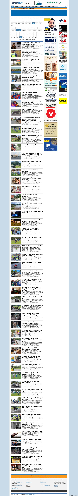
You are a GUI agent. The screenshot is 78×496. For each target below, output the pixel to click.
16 (23, 35)
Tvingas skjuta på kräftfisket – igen (32, 431)
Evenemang (47, 6)
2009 (16, 21)
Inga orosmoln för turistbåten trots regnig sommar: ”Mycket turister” (32, 271)
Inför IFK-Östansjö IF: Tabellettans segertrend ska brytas (32, 373)
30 (32, 37)
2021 (26, 23)
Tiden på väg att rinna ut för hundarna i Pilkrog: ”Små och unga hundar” (32, 340)
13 (14, 35)
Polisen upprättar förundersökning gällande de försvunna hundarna (32, 331)
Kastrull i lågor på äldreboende (31, 144)
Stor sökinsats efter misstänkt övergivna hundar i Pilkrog (30, 314)
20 (35, 35)
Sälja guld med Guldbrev (30, 494)
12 (11, 35)
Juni (40, 28)
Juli (13, 30)
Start (12, 6)
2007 (40, 19)
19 (32, 35)
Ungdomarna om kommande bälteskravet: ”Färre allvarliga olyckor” (30, 229)
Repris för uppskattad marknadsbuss (32, 439)
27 (23, 37)
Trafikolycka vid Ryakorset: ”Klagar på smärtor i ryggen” (32, 101)
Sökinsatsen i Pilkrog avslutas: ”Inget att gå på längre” (31, 448)
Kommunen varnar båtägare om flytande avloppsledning (31, 68)
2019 (19, 23)
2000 (16, 19)
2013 (30, 21)
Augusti (18, 30)
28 (26, 37)
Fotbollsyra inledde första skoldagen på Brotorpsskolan (32, 254)
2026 (12, 25)
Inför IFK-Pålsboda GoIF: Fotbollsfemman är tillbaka (29, 127)
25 (17, 37)
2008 (12, 21)
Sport (22, 6)
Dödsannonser (31, 8)
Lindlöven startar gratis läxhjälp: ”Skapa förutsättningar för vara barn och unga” (32, 289)
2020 (23, 23)
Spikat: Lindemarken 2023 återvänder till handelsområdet (30, 348)
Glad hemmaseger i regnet (29, 109)
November (34, 30)
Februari (18, 28)
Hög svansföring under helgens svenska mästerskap (31, 415)
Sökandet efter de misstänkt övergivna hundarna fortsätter (30, 322)
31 (35, 37)
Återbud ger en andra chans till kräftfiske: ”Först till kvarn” (31, 220)
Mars (24, 28)
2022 (30, 23)
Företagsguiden (35, 6)
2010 (19, 21)
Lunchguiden (27, 6)
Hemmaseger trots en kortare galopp (32, 305)
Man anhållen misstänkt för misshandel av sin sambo (29, 51)
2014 (33, 21)
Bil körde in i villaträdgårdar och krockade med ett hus (31, 60)
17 (26, 35)
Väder (27, 8)
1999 (12, 19)
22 (41, 35)
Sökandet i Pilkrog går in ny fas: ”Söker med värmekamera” (31, 365)
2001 (19, 19)
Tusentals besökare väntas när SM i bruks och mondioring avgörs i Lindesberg (32, 137)
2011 (23, 21)
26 (20, 37)
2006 (37, 19)
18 (29, 35)
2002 (23, 19)
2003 (26, 19)
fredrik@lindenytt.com (19, 482)
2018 (16, 23)
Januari (13, 28)
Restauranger (22, 8)
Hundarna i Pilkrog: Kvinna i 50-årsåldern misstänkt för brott (31, 357)
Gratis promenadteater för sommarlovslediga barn (29, 93)
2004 (30, 19)
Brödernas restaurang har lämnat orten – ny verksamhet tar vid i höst (32, 153)
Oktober (29, 30)
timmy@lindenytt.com (15, 488)
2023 (33, 23)
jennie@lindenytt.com (19, 485)
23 (11, 37)
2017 (12, 23)
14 (17, 35)
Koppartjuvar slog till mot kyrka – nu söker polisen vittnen (32, 423)
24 (14, 37)
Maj (34, 28)
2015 (37, 21)
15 (20, 35)
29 (29, 37)
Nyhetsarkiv (17, 8)
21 (38, 35)
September (24, 30)
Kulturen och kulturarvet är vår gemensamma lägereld (31, 43)
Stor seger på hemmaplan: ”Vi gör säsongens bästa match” (31, 279)
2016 (40, 21)
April (29, 28)
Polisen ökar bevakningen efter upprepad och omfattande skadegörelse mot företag (31, 119)
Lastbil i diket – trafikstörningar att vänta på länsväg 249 (32, 85)
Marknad (41, 6)
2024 (37, 23)
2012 (26, 21)
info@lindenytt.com (28, 482)
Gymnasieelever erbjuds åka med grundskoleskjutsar (31, 76)
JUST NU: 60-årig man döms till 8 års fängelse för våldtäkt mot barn (32, 246)
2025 (40, 23)
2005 (33, 19)
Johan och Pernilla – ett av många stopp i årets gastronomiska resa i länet (32, 466)
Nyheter (12, 8)
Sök (65, 6)
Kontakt (53, 6)
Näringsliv (17, 6)
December (40, 30)
